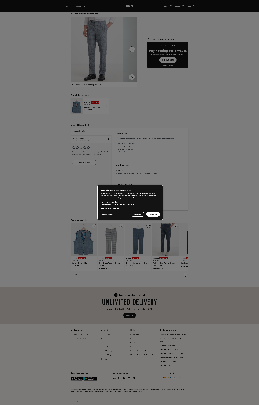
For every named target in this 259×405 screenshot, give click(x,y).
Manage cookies (107, 214)
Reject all (137, 214)
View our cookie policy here (110, 208)
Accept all (153, 214)
